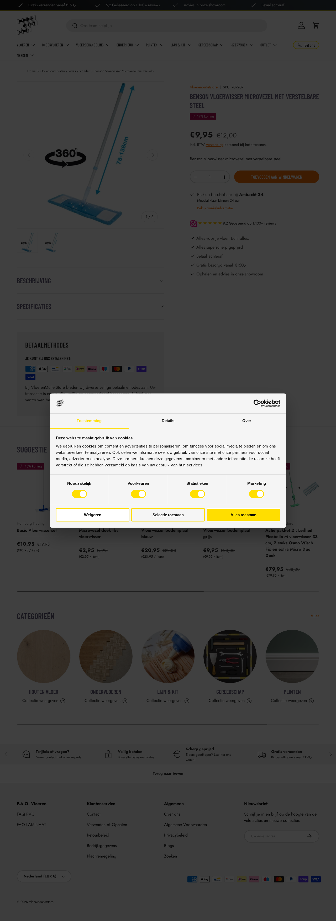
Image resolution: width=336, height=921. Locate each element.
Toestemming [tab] (89, 420)
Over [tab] (246, 420)
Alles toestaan (243, 515)
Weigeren (92, 515)
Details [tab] (168, 420)
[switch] (138, 494)
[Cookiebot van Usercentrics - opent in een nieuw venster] (257, 403)
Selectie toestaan (168, 515)
